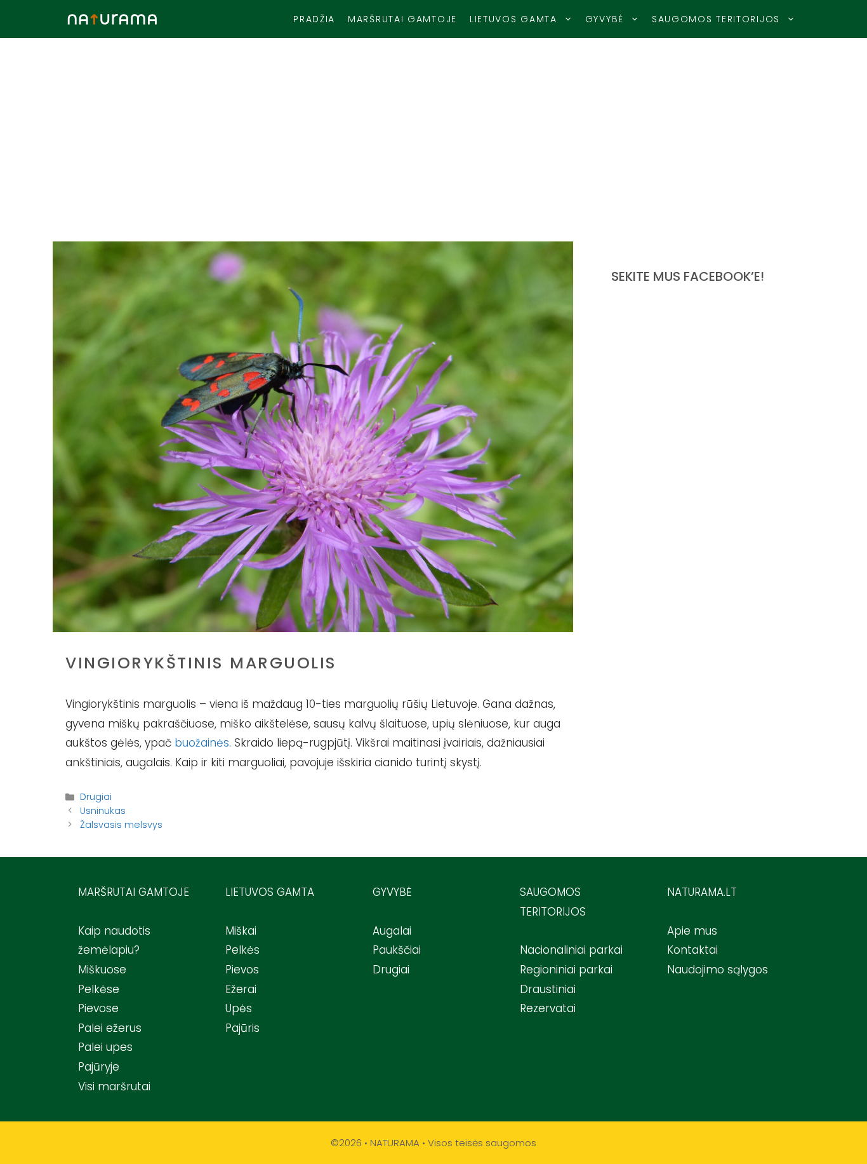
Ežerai (240, 989)
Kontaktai (692, 950)
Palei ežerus (110, 1028)
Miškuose (102, 969)
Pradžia (314, 19)
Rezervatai (548, 1008)
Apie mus (692, 930)
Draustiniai (548, 989)
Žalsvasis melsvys (121, 824)
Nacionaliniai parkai (571, 950)
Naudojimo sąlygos (717, 969)
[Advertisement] (433, 133)
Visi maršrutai (114, 1086)
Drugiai (96, 796)
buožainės (202, 742)
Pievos (242, 969)
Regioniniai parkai (566, 969)
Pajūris (242, 1028)
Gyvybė (604, 19)
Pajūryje (98, 1066)
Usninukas (103, 810)
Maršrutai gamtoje (402, 19)
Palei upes (105, 1047)
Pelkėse (98, 989)
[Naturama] (112, 19)
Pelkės (242, 950)
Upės (238, 1008)
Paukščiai (397, 950)
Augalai (392, 930)
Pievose (98, 1008)
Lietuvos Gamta (513, 19)
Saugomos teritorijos (716, 19)
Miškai (240, 930)
